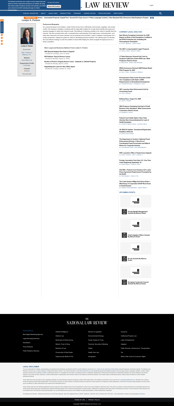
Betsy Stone (124, 62)
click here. (142, 394)
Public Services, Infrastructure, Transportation (135, 348)
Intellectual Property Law (129, 336)
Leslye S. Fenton (27, 46)
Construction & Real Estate (64, 352)
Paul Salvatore (125, 176)
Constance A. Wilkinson (136, 72)
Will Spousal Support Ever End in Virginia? (59, 51)
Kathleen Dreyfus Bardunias (129, 187)
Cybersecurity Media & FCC (64, 356)
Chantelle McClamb (126, 83)
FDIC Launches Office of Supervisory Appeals (135, 153)
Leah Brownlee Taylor (127, 147)
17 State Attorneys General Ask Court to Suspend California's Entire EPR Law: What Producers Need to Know (134, 58)
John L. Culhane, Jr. (137, 155)
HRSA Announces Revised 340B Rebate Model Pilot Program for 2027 (135, 69)
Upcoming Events (127, 192)
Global (90, 348)
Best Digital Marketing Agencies (33, 334)
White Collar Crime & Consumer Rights (133, 356)
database (44, 371)
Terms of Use (100, 369)
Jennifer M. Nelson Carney (128, 124)
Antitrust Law (60, 336)
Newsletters (65, 13)
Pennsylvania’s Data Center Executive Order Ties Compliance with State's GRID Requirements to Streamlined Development (134, 80)
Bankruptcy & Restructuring (64, 340)
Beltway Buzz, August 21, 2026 (130, 99)
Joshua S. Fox (134, 176)
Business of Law (61, 348)
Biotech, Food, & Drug (63, 344)
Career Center (90, 13)
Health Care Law (93, 352)
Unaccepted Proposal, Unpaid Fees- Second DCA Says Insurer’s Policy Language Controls (71, 17)
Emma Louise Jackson (127, 133)
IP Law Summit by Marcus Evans (137, 259)
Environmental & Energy (96, 336)
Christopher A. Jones (139, 83)
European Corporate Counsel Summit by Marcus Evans (138, 283)
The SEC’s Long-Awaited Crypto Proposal (134, 49)
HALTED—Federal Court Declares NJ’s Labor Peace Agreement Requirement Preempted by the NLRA (135, 172)
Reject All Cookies (54, 6)
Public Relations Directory (31, 351)
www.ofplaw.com (27, 60)
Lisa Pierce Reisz (142, 124)
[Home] (87, 5)
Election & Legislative (95, 332)
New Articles (2, 27)
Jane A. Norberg (125, 93)
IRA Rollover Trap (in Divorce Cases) (57, 56)
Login (151, 5)
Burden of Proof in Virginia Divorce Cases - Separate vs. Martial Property (70, 61)
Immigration (92, 356)
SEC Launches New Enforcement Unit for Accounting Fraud (133, 90)
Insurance (124, 332)
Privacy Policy (111, 369)
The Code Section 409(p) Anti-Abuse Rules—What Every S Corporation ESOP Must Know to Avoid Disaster (135, 184)
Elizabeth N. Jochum (127, 112)
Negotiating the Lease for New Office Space (59, 66)
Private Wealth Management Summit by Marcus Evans (138, 212)
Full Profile (26, 65)
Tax (122, 352)
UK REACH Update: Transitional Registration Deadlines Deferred (135, 131)
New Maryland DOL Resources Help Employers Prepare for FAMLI (127, 17)
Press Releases (28, 347)
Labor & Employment (127, 340)
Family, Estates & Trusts (96, 340)
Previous (151, 17)
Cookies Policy (12, 10)
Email (27, 71)
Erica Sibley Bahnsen (140, 147)
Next (153, 17)
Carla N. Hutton (136, 43)
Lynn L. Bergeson (126, 43)
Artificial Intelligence (62, 332)
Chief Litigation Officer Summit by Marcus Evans (139, 236)
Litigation (124, 344)
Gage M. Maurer (142, 187)
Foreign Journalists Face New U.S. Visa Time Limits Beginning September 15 (135, 161)
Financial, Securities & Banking (98, 344)
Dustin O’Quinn (125, 164)
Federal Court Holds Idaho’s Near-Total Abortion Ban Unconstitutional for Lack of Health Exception (134, 120)
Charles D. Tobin (135, 164)
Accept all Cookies (53, 2)
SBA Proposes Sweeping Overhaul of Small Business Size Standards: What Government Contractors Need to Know (135, 108)
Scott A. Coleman (126, 155)
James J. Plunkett (126, 100)
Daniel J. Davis (125, 51)
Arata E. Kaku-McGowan (135, 62)
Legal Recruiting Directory (31, 338)
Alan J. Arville (125, 72)
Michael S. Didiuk (135, 51)
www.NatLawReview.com (84, 371)
